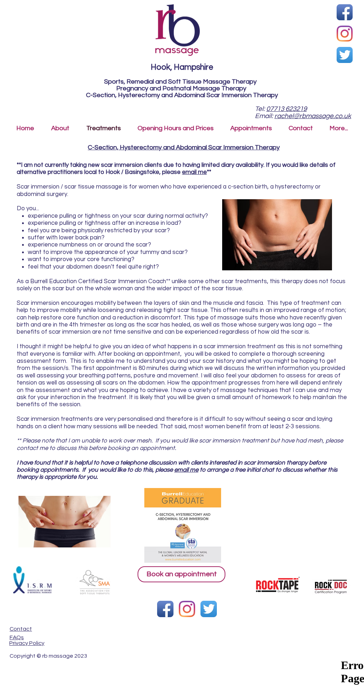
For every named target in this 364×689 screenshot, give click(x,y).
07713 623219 (286, 108)
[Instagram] (345, 34)
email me (194, 172)
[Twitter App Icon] (345, 55)
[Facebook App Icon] (345, 12)
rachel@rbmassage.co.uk (312, 116)
